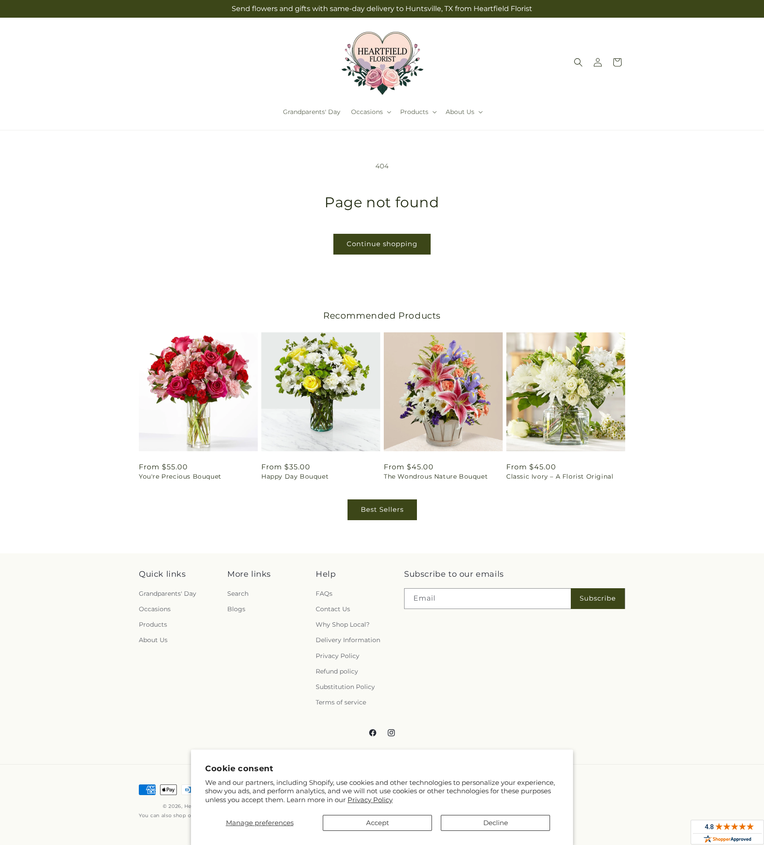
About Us (153, 640)
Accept (377, 822)
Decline (495, 822)
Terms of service (341, 702)
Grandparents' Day (167, 594)
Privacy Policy (370, 800)
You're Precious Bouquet (180, 476)
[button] (370, 112)
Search (237, 594)
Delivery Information (348, 640)
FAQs (324, 594)
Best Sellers (382, 509)
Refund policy (337, 671)
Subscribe (598, 598)
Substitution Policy (345, 687)
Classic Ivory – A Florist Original (559, 476)
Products (153, 624)
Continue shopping (382, 244)
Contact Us (333, 609)
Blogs (236, 609)
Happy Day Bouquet (295, 476)
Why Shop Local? (343, 624)
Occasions (155, 609)
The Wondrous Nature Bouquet (436, 476)
